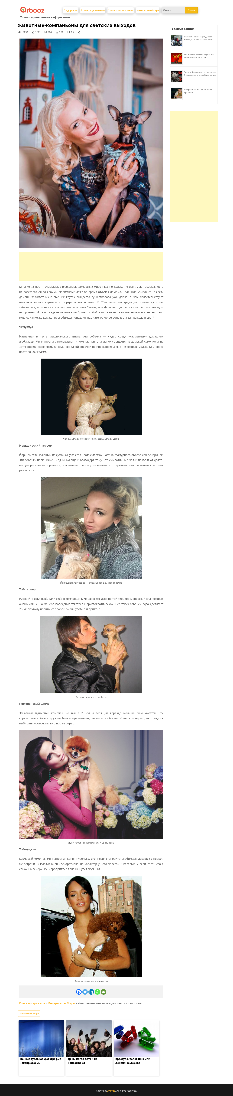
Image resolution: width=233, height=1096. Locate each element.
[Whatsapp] (97, 992)
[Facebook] (79, 992)
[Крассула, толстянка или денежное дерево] (136, 1038)
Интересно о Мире (147, 10)
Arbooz (111, 1090)
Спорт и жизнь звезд (120, 10)
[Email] (103, 992)
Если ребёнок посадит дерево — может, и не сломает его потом (199, 38)
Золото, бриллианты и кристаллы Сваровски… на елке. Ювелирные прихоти (200, 75)
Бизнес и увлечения (93, 10)
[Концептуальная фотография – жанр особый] (41, 1038)
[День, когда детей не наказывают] (89, 1038)
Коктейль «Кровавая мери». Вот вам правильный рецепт (199, 56)
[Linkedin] (91, 992)
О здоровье (70, 10)
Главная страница (32, 1003)
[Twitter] (85, 992)
